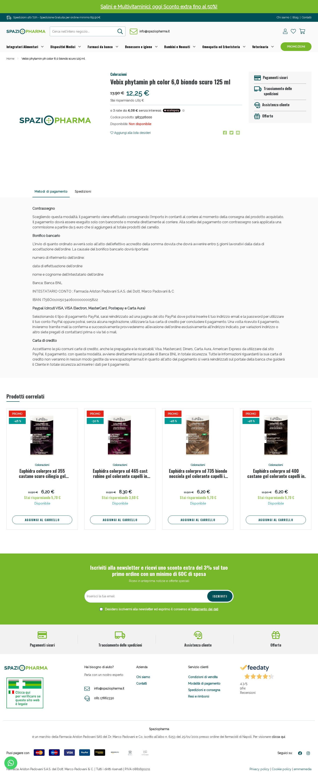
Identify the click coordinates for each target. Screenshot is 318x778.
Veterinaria (260, 46)
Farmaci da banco (100, 46)
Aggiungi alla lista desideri (132, 132)
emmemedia (303, 769)
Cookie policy (281, 769)
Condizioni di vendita (203, 677)
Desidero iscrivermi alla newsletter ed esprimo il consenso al (161, 609)
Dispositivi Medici (62, 46)
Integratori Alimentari (22, 46)
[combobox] (87, 31)
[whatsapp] (10, 762)
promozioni (296, 46)
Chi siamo (283, 17)
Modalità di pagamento (204, 683)
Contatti (307, 17)
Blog (295, 17)
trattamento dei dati (204, 609)
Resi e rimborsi (198, 696)
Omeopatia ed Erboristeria (221, 46)
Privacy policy (259, 769)
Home (10, 58)
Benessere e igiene (138, 46)
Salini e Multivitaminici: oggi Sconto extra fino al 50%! (159, 6)
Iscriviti (220, 596)
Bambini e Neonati (177, 46)
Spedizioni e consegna (204, 690)
